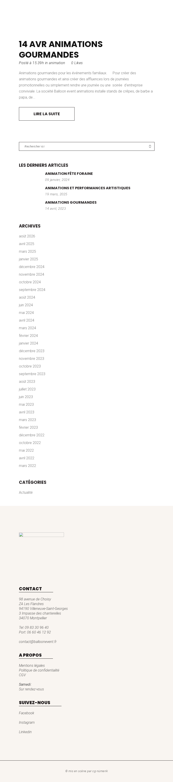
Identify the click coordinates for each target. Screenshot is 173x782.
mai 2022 (26, 450)
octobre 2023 (30, 366)
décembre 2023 (31, 351)
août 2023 (27, 381)
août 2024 (27, 297)
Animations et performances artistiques (87, 188)
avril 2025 (26, 244)
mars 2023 (27, 420)
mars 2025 (27, 251)
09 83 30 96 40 (37, 627)
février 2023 (28, 427)
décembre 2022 (31, 435)
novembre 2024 (31, 274)
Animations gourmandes (61, 49)
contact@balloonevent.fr (38, 642)
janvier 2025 (28, 259)
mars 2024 (27, 328)
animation (57, 63)
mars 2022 (27, 466)
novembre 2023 (31, 358)
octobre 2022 (30, 443)
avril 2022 (26, 458)
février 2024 (28, 336)
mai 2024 (26, 313)
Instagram (27, 722)
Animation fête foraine (69, 173)
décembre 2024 (31, 267)
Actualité (26, 492)
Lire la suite (47, 114)
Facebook (26, 713)
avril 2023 (26, 412)
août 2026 (27, 236)
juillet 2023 (27, 389)
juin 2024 (26, 305)
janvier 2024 (28, 343)
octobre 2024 (30, 282)
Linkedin (25, 732)
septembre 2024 (32, 290)
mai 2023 (26, 404)
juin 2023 (26, 397)
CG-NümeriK (100, 771)
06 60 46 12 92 (39, 632)
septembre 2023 (32, 374)
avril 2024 (26, 320)
